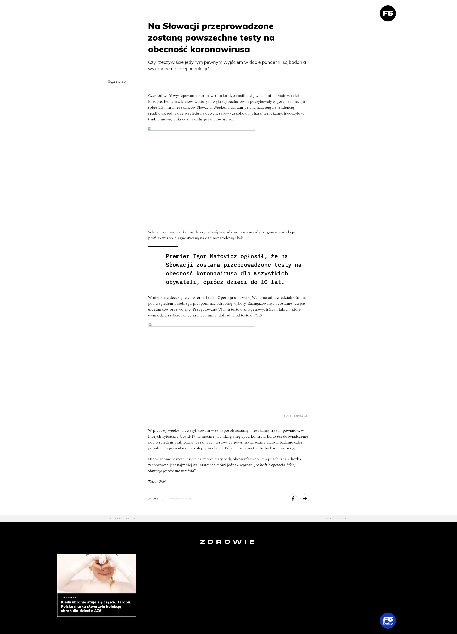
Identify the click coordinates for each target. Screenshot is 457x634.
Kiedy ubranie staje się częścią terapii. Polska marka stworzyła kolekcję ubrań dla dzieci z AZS (96, 606)
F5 (133, 518)
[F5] (388, 13)
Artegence (341, 518)
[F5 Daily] (388, 621)
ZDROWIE (153, 498)
